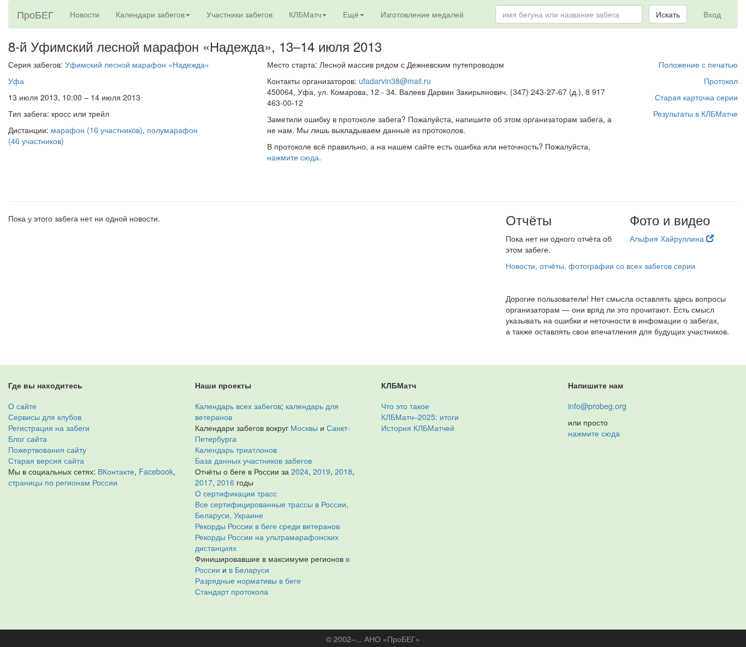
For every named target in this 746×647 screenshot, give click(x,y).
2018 (343, 471)
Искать (668, 14)
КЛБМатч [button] (305, 14)
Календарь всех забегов (238, 405)
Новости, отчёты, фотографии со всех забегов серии (600, 265)
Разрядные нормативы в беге (248, 580)
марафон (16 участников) (97, 129)
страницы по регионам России (62, 482)
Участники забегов (239, 14)
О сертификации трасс (236, 493)
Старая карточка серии (696, 97)
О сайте (22, 405)
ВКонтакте (116, 471)
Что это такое (405, 405)
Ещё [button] (351, 14)
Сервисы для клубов (44, 416)
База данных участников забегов (253, 460)
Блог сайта (27, 438)
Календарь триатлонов (236, 449)
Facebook (156, 471)
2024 (300, 471)
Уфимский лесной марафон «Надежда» (137, 64)
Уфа (16, 80)
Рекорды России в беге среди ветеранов (267, 525)
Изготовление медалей (422, 14)
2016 (225, 482)
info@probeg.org (597, 405)
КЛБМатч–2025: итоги (420, 416)
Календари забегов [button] (150, 14)
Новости (84, 14)
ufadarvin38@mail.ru (395, 80)
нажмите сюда (293, 157)
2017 (203, 482)
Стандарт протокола (231, 591)
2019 (321, 471)
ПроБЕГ (35, 14)
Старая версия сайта (46, 460)
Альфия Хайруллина (668, 238)
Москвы (304, 427)
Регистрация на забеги (49, 427)
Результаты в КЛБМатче (695, 113)
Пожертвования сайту (47, 449)
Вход (712, 14)
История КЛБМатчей (417, 427)
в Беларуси (249, 569)
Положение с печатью (698, 64)
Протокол (721, 80)
